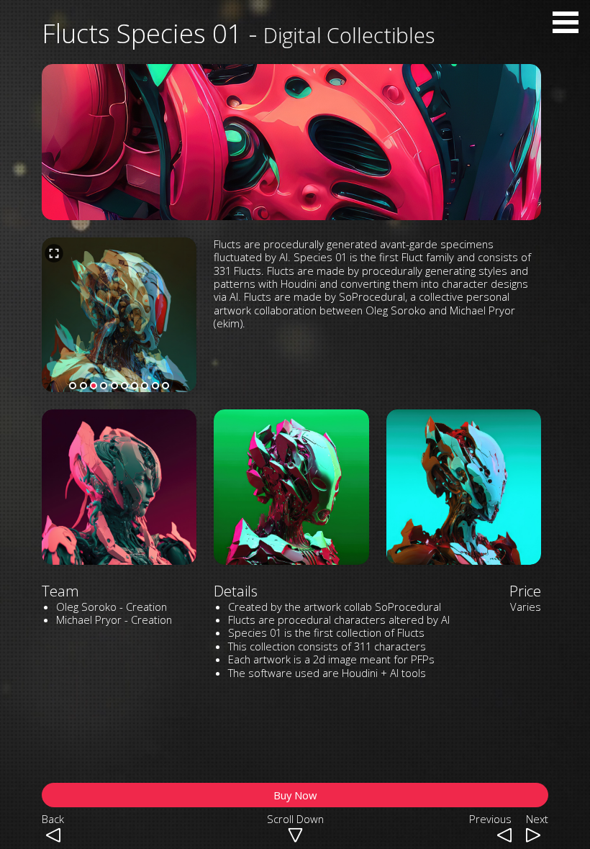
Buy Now (295, 795)
